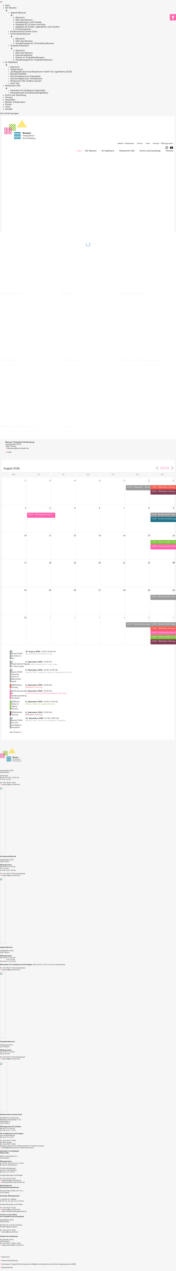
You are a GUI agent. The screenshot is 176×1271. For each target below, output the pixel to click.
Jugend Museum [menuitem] (18, 13)
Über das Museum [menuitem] (24, 20)
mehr (9, 452)
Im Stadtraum (108, 151)
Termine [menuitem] (9, 97)
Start (79, 151)
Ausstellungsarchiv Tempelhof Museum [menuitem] (33, 60)
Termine (169, 151)
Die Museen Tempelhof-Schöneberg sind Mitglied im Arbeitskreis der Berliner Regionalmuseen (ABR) (39, 1264)
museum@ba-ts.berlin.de (11, 784)
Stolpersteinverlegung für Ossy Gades (149, 624)
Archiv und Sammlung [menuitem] (15, 95)
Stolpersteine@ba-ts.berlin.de (13, 1245)
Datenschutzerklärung (10, 1260)
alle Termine (15, 732)
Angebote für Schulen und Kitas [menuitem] (30, 24)
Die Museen (91, 151)
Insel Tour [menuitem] (14, 83)
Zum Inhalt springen (9, 113)
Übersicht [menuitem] (19, 17)
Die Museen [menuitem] (10, 8)
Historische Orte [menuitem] (12, 85)
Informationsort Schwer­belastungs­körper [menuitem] (29, 93)
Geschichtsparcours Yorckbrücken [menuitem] (26, 79)
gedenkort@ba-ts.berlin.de (11, 1180)
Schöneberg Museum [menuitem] (20, 34)
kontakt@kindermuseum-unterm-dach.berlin (18, 1148)
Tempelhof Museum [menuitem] (19, 46)
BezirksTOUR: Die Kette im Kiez (39, 654)
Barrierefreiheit (7, 1267)
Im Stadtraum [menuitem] (11, 62)
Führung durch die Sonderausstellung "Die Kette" (46, 693)
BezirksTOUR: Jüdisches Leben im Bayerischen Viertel (49, 672)
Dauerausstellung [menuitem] (23, 55)
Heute (165, 468)
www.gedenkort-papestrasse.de (13, 1182)
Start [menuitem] (7, 5)
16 (174, 536)
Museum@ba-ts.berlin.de (18, 448)
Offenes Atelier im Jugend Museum (40, 704)
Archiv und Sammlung (150, 151)
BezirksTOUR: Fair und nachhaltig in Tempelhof (46, 720)
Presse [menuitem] (8, 104)
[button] (91, 150)
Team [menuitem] (7, 107)
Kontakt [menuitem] (8, 109)
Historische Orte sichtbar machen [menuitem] (26, 81)
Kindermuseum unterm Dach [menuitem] (23, 31)
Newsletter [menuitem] (10, 100)
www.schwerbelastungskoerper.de (14, 1211)
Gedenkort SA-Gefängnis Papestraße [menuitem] (27, 90)
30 (174, 590)
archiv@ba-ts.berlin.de (10, 1232)
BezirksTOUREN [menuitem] (18, 74)
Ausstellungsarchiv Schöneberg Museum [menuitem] (34, 43)
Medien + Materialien (126, 143)
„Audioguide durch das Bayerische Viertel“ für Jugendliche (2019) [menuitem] (41, 72)
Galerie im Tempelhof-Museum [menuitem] (29, 57)
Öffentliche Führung (166, 487)
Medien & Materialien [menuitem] (15, 102)
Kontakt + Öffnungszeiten (163, 143)
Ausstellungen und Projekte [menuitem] (28, 22)
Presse (140, 143)
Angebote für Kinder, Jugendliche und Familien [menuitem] (37, 27)
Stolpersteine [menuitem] (16, 69)
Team (148, 143)
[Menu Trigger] (1, 1)
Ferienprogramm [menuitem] (23, 29)
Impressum (6, 1257)
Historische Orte (127, 151)
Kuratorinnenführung (167, 519)
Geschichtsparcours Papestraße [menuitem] (25, 76)
